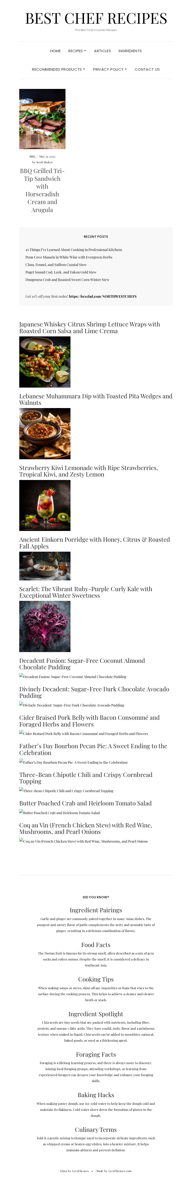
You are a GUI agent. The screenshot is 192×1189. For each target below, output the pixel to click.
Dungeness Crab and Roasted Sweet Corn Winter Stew (68, 279)
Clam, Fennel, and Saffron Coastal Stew (56, 264)
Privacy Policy (109, 69)
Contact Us (147, 69)
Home (55, 50)
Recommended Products (57, 69)
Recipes (76, 50)
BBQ (32, 156)
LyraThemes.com (120, 1171)
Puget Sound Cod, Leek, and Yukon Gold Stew (61, 272)
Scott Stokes (44, 162)
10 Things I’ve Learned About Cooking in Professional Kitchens (74, 249)
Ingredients (130, 50)
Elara (63, 1171)
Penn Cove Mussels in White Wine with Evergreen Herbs (69, 257)
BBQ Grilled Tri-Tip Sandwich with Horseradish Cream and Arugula (42, 190)
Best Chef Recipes (96, 17)
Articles (102, 50)
